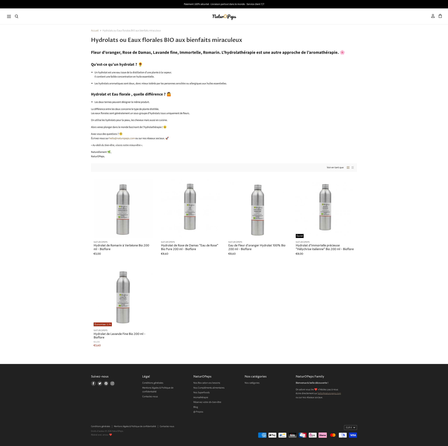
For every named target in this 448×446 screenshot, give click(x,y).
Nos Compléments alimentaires (209, 388)
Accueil (95, 30)
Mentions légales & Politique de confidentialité (135, 426)
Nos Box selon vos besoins (206, 383)
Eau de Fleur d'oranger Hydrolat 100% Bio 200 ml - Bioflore (256, 247)
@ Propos (198, 412)
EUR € (349, 427)
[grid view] (348, 167)
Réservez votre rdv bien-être (207, 402)
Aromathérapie (200, 397)
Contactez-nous (150, 396)
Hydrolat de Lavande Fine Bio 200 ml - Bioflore (119, 335)
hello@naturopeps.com (329, 393)
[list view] (352, 167)
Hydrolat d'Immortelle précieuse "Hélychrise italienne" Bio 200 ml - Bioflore (325, 247)
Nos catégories (252, 383)
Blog (195, 407)
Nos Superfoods (201, 392)
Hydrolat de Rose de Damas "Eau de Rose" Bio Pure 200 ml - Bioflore (189, 247)
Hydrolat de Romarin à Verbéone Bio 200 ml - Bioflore (121, 247)
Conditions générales (152, 383)
